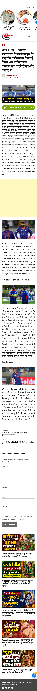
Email (4, 497)
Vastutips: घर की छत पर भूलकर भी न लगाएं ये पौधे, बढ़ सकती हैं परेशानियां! (17, 555)
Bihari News (12, 75)
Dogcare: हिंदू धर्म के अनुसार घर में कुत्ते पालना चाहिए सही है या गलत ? (17, 671)
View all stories (30, 7)
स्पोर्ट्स (4, 45)
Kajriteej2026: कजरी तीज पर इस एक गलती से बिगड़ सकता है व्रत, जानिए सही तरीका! (17, 583)
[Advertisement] (18, 198)
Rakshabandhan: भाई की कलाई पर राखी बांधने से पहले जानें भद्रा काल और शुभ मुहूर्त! (17, 642)
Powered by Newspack (9, 685)
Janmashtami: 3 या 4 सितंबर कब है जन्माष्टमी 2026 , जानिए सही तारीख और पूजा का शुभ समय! (18, 613)
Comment (6, 466)
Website (4, 506)
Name (4, 488)
